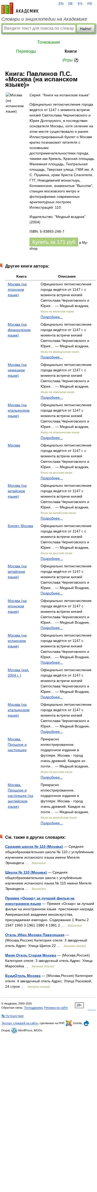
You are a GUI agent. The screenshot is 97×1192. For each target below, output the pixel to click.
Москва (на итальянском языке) (18, 410)
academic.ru (20, 8)
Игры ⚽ (71, 60)
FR (89, 4)
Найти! (85, 29)
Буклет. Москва (20, 526)
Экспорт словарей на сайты (19, 1023)
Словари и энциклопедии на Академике (44, 19)
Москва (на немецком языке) (17, 370)
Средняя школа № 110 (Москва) (34, 846)
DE (70, 4)
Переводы (26, 51)
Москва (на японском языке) (17, 289)
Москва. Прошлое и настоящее (17, 744)
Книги (71, 51)
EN (61, 4)
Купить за (53, 242)
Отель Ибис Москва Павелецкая (34, 935)
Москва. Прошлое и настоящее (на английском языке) (20, 796)
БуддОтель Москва (23, 976)
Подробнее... (52, 317)
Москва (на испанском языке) (17, 640)
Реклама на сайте (56, 1007)
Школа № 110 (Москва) (26, 872)
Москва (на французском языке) (19, 329)
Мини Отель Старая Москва (30, 955)
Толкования (48, 42)
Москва (14, 445)
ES (80, 4)
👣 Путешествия (12, 1015)
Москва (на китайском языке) (17, 490)
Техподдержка (33, 1007)
